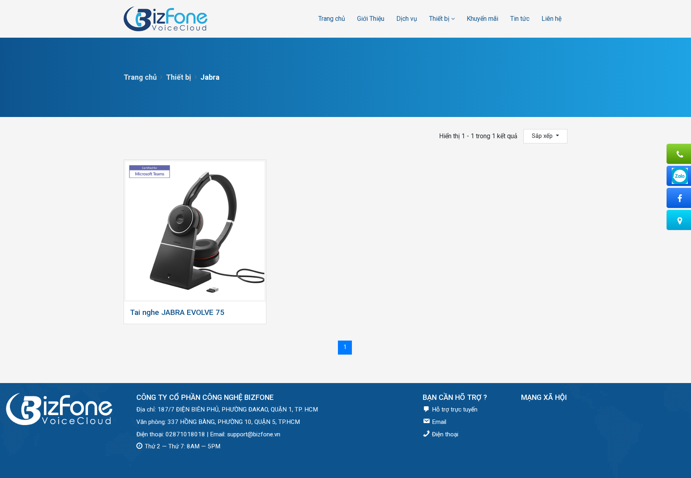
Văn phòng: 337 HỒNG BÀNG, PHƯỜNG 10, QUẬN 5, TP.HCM (218, 422)
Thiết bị (439, 18)
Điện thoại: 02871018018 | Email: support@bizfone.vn (208, 434)
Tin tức (519, 18)
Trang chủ (331, 18)
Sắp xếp (543, 136)
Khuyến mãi (482, 18)
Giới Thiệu (370, 18)
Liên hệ (551, 18)
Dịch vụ (406, 18)
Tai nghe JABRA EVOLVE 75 (177, 312)
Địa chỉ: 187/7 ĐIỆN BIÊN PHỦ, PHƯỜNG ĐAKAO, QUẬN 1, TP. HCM (227, 409)
